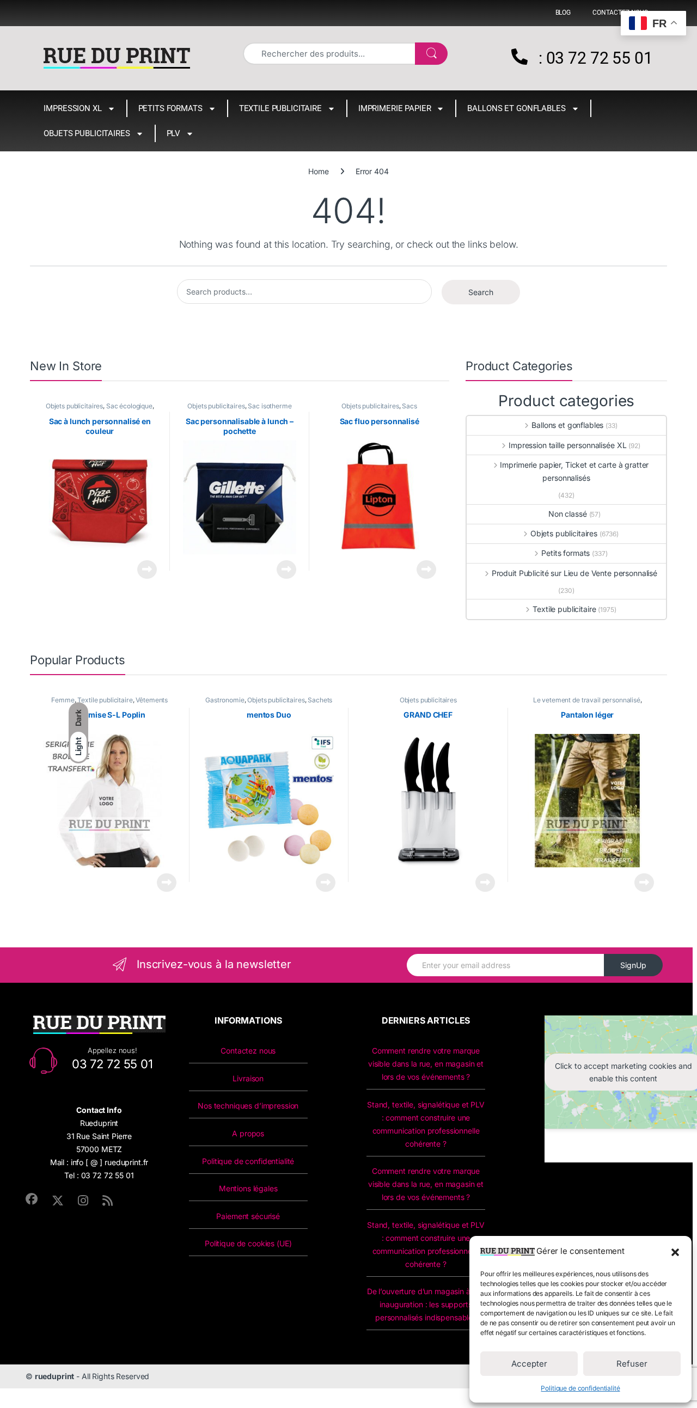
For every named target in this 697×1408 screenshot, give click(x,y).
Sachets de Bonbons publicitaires (282, 703)
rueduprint (55, 1376)
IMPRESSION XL (72, 108)
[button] (675, 1251)
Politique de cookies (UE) (248, 1243)
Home (318, 171)
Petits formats (170, 108)
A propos (248, 1133)
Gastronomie (224, 700)
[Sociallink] (32, 1199)
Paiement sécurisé (248, 1216)
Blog (563, 12)
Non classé (567, 513)
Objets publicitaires (87, 133)
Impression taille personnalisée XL (567, 445)
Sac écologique (129, 406)
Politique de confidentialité (580, 1388)
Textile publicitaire (280, 108)
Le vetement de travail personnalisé (586, 700)
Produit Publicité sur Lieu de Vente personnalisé (574, 573)
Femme (62, 700)
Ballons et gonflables (516, 108)
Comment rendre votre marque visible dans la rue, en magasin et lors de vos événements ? (426, 1063)
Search (480, 292)
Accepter (529, 1363)
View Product (143, 569)
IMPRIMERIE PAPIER (394, 108)
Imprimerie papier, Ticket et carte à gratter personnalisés (574, 471)
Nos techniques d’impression (248, 1105)
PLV (174, 133)
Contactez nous (248, 1050)
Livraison (248, 1078)
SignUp (633, 965)
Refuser (631, 1363)
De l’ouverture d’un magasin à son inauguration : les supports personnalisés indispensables (426, 1304)
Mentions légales (248, 1188)
